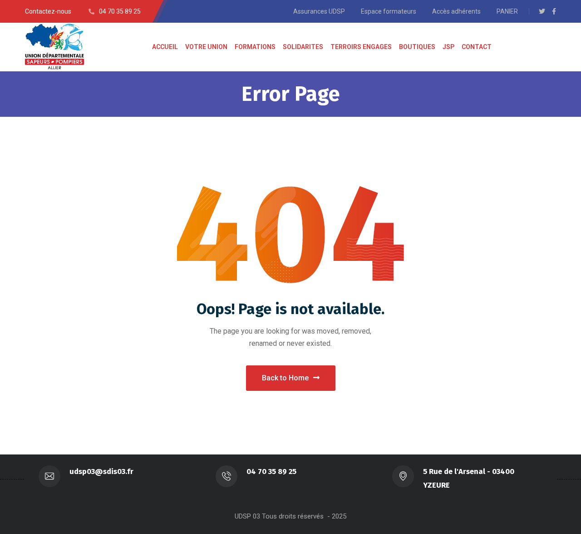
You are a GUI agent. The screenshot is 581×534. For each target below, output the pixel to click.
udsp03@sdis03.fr (101, 471)
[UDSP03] (54, 47)
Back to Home (285, 378)
